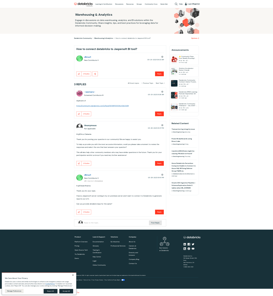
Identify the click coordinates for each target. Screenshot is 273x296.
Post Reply (155, 223)
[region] (39, 284)
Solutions (114, 237)
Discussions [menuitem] (119, 4)
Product (78, 237)
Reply (159, 74)
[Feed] (184, 248)
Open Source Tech (81, 250)
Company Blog (134, 259)
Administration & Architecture (183, 174)
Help (181, 4)
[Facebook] (189, 244)
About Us (132, 242)
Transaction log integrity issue (183, 129)
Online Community (99, 265)
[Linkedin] (184, 244)
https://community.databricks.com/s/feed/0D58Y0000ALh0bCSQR (102, 106)
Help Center (97, 257)
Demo (77, 258)
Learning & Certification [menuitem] (103, 4)
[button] (78, 74)
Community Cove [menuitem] (151, 4)
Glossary (96, 246)
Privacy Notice (78, 280)
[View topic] (174, 59)
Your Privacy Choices (97, 280)
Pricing (77, 246)
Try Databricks (80, 254)
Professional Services (118, 246)
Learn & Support (99, 237)
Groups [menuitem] (139, 4)
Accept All (66, 291)
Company (132, 237)
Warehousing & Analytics (103, 38)
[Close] (73, 275)
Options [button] (194, 38)
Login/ (194, 4)
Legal (94, 261)
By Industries (115, 242)
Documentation (98, 242)
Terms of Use (87, 280)
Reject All (50, 291)
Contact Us (133, 263)
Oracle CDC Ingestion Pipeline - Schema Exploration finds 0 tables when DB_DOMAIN (184, 185)
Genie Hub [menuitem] (164, 4)
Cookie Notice (50, 284)
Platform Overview (81, 242)
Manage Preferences (14, 291)
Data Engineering (178, 132)
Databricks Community (83, 4)
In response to (94, 181)
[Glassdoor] (189, 248)
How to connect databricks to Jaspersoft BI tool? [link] (133, 38)
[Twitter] (193, 244)
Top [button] (78, 292)
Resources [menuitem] (130, 4)
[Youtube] (193, 248)
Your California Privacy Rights (112, 280)
